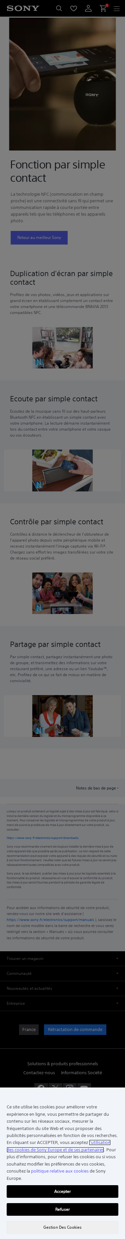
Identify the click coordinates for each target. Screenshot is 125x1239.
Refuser (62, 1209)
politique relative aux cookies (60, 1171)
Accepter (62, 1191)
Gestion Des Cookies (62, 1227)
